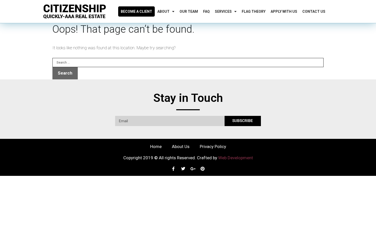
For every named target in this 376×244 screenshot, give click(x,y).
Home (156, 146)
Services (223, 11)
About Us (181, 146)
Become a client (136, 11)
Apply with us (284, 11)
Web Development (235, 157)
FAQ (206, 11)
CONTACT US (313, 11)
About (163, 11)
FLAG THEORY (254, 11)
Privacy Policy (213, 146)
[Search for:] (188, 62)
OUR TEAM (189, 11)
